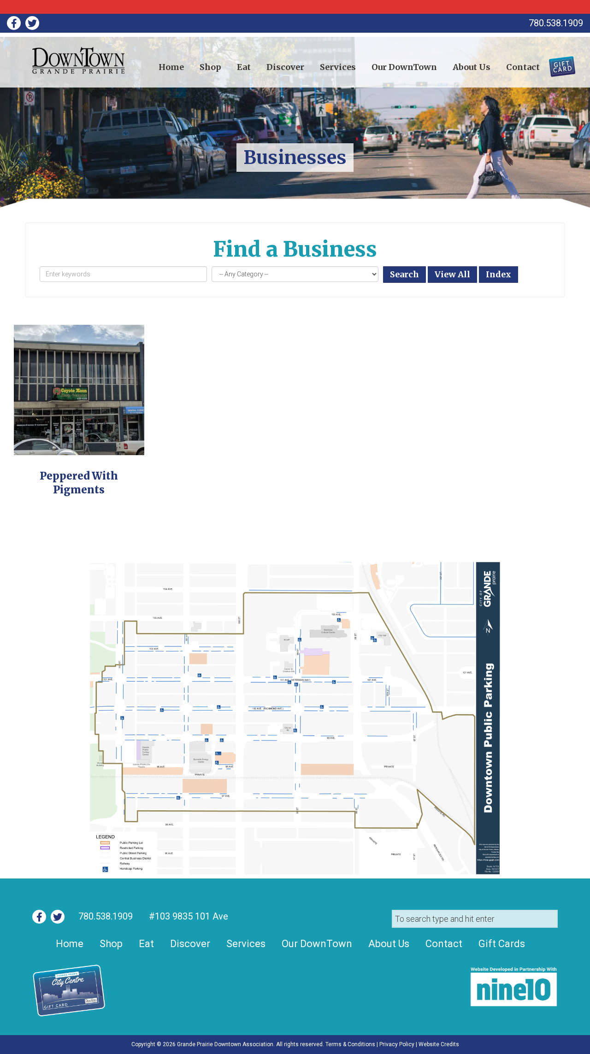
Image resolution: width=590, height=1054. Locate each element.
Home (171, 67)
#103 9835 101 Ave (187, 916)
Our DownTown (404, 67)
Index (498, 274)
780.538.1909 (105, 916)
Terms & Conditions (350, 1044)
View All (452, 274)
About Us (471, 67)
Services (338, 67)
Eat (244, 67)
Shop (210, 67)
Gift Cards (557, 63)
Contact (523, 67)
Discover (285, 67)
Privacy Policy (396, 1044)
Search (404, 274)
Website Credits (439, 1044)
